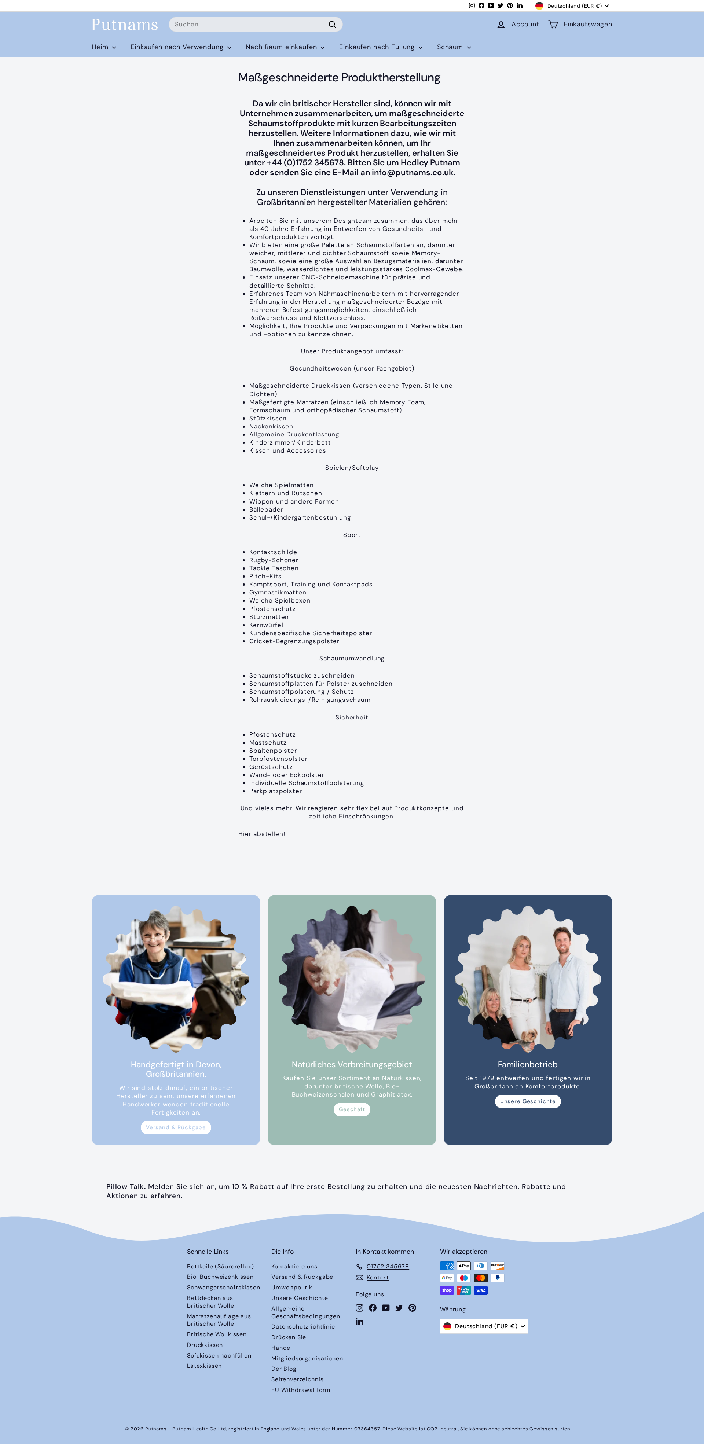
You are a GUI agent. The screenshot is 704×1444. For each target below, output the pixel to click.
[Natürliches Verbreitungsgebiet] (352, 979)
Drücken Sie (288, 1337)
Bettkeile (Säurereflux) (220, 1266)
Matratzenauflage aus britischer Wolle (219, 1320)
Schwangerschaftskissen (223, 1287)
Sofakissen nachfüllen (219, 1355)
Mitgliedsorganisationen (307, 1358)
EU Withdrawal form (300, 1390)
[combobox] (256, 24)
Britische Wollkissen (217, 1334)
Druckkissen (205, 1345)
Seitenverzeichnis (297, 1379)
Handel (281, 1348)
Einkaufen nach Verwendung (178, 47)
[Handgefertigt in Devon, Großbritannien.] (176, 979)
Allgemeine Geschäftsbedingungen (305, 1312)
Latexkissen (204, 1366)
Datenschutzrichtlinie (303, 1326)
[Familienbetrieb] (528, 979)
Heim (101, 47)
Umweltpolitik (291, 1287)
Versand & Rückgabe (176, 1127)
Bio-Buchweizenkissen (220, 1277)
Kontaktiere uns (294, 1266)
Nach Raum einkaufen (282, 47)
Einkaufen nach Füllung (378, 47)
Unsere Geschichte (528, 1101)
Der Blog (284, 1369)
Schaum (451, 47)
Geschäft (352, 1109)
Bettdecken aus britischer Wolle (210, 1301)
